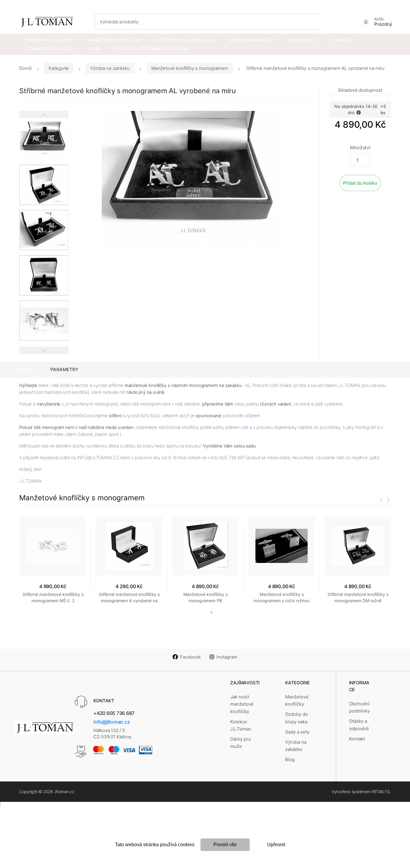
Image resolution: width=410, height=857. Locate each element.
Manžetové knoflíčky (114, 40)
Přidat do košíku (360, 183)
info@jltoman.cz (111, 722)
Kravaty (343, 40)
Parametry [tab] (64, 369)
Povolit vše (225, 844)
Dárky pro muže (240, 742)
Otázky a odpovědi (359, 724)
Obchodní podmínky (359, 707)
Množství (360, 147)
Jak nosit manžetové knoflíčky (242, 704)
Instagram (226, 657)
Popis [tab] (25, 369)
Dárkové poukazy (51, 49)
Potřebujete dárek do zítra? (152, 49)
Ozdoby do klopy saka (185, 40)
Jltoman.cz (64, 791)
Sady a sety (303, 40)
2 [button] (211, 612)
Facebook (190, 657)
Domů (25, 68)
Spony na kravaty (251, 40)
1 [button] (201, 612)
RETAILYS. (381, 791)
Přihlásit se (381, 5)
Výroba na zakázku (47, 40)
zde (245, 427)
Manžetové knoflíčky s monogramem (189, 68)
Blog (95, 49)
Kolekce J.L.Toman (240, 725)
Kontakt (357, 739)
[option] (191, 178)
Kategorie (59, 68)
